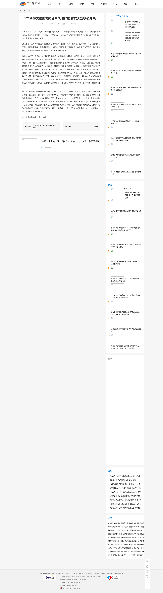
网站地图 (108, 573)
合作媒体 (72, 573)
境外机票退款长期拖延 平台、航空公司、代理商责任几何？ (128, 555)
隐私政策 (60, 573)
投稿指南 (78, 573)
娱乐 (115, 4)
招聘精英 (102, 573)
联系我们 (90, 573)
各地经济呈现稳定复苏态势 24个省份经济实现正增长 (126, 551)
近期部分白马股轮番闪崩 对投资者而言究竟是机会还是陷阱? (129, 523)
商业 (71, 4)
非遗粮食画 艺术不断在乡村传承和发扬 (45, 126)
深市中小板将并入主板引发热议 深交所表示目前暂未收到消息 (129, 541)
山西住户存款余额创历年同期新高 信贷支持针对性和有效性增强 (130, 548)
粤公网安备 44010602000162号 (72, 588)
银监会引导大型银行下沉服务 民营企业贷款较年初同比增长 (128, 544)
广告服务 (66, 573)
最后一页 (68, 126)
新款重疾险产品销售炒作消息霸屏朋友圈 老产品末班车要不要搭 (130, 537)
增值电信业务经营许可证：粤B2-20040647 (73, 579)
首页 (21, 10)
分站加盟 (96, 573)
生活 (136, 4)
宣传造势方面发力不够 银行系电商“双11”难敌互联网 (126, 527)
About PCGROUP (45, 573)
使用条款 (84, 573)
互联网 (104, 4)
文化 (25, 10)
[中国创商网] (50, 579)
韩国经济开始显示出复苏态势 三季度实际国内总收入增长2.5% (129, 530)
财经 (60, 4)
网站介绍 (54, 573)
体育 (126, 4)
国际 (93, 4)
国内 (82, 4)
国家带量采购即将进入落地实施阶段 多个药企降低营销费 (127, 534)
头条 (50, 4)
